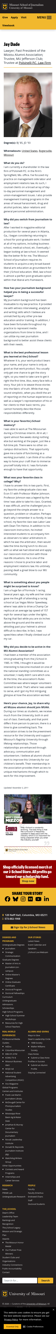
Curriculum (7, 997)
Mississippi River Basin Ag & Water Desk (13, 1117)
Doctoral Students (36, 1204)
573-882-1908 (12, 918)
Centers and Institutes (12, 1091)
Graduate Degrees (10, 959)
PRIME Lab (7, 1193)
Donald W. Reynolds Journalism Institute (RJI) (14, 1151)
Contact (6, 1272)
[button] (33, 1326)
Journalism (10, 948)
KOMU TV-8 (10, 1057)
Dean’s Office (8, 1213)
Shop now (28, 881)
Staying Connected (36, 1072)
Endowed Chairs (35, 1196)
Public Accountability (12, 1268)
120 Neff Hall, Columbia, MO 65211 (25, 915)
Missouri (9, 155)
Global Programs (10, 1087)
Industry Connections (12, 1265)
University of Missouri (20, 8)
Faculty (31, 1189)
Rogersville (45, 151)
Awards (5, 1239)
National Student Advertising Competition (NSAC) (14, 1076)
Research (7, 1185)
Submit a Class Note (40, 1057)
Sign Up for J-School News (29, 927)
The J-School (9, 1209)
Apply (14, 17)
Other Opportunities (11, 1165)
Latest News (33, 941)
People (31, 1185)
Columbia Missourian (15, 1050)
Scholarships (8, 1008)
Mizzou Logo (4, 7)
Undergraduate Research (13, 1196)
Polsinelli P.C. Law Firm (35, 63)
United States (30, 151)
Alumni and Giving (38, 1031)
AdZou (8, 1046)
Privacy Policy (11, 1319)
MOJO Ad (9, 1069)
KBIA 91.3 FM (11, 1054)
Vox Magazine (11, 1083)
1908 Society (36, 1043)
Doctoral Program (13, 989)
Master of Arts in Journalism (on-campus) (13, 967)
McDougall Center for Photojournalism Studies (15, 1106)
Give (5, 17)
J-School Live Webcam (38, 952)
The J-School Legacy (11, 1227)
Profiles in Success (36, 1061)
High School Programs (12, 1012)
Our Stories (34, 937)
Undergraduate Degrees (13, 945)
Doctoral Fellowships (14, 993)
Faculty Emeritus (35, 1193)
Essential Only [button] (12, 1326)
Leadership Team (10, 1216)
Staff (30, 1200)
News (4, 1189)
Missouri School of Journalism (26, 5)
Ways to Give (34, 1035)
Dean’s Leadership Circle (39, 1039)
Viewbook (8, 25)
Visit (23, 17)
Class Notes (33, 1054)
